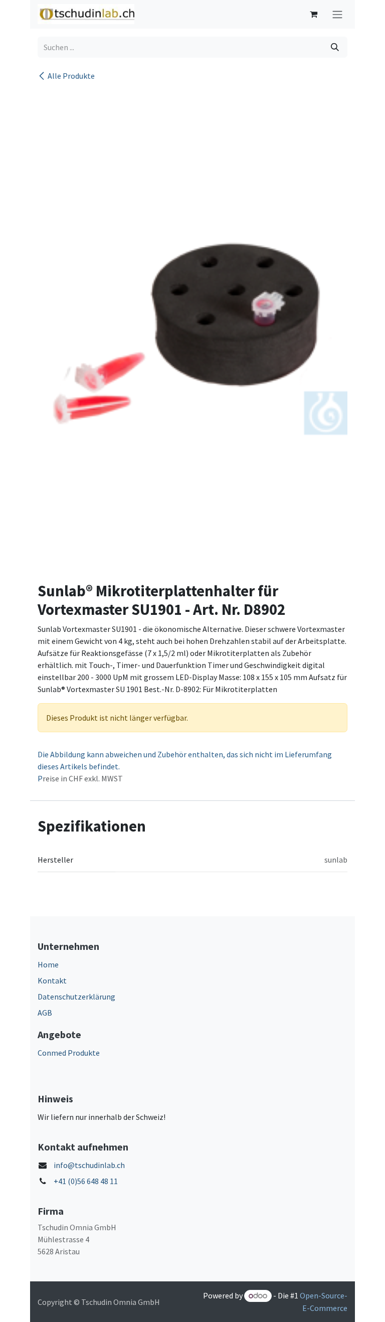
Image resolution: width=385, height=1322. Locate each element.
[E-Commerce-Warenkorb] (313, 14)
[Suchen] (334, 47)
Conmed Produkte (69, 1053)
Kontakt (52, 980)
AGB (45, 1013)
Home (48, 964)
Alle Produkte (71, 76)
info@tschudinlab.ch (89, 1165)
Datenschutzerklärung (76, 997)
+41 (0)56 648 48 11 (86, 1181)
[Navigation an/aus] (337, 14)
